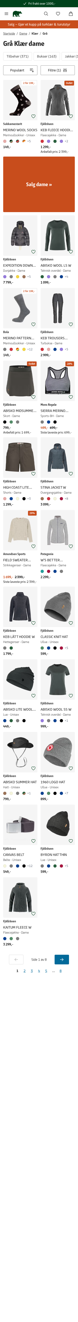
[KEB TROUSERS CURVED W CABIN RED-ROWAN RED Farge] (43, 349)
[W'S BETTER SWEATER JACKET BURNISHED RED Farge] (48, 571)
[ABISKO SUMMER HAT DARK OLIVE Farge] (24, 793)
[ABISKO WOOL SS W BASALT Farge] (48, 720)
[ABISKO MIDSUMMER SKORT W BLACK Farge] (5, 422)
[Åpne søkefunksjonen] (46, 14)
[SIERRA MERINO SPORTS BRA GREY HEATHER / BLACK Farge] (43, 422)
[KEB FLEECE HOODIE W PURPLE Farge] (48, 141)
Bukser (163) (47, 56)
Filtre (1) (54, 70)
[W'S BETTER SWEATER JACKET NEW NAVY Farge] (55, 571)
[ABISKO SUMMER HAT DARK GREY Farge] (17, 793)
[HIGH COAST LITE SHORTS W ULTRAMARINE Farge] (11, 498)
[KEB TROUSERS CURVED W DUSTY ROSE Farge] (48, 349)
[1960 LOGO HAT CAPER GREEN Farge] (48, 793)
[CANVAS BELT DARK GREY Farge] (11, 866)
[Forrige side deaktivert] (16, 959)
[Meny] (6, 14)
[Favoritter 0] (58, 14)
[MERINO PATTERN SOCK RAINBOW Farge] (17, 349)
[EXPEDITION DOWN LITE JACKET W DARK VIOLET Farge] (5, 276)
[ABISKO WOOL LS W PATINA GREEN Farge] (43, 276)
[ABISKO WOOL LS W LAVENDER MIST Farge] (48, 276)
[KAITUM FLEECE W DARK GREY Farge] (17, 938)
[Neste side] (62, 959)
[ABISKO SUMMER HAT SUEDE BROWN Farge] (5, 793)
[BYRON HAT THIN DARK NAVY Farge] (48, 866)
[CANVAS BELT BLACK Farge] (24, 866)
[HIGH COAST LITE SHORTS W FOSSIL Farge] (17, 498)
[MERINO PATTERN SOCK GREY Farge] (5, 349)
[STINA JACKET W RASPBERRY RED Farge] (48, 498)
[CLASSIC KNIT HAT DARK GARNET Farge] (61, 648)
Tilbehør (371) (18, 56)
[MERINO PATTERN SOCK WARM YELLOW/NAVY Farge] (24, 349)
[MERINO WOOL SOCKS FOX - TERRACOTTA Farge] (24, 141)
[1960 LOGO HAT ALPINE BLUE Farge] (43, 793)
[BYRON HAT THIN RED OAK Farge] (61, 866)
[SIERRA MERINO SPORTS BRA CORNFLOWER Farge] (48, 422)
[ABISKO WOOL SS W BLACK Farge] (61, 720)
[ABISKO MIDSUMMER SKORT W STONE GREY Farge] (17, 422)
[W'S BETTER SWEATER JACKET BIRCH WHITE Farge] (61, 571)
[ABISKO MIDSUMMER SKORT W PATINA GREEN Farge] (11, 422)
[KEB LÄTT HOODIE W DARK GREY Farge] (5, 648)
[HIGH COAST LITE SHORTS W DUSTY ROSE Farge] (5, 498)
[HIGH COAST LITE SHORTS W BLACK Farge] (24, 498)
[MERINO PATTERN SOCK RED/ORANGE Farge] (11, 349)
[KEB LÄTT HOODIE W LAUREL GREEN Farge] (11, 648)
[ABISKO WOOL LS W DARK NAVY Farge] (61, 276)
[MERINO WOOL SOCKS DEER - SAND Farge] (5, 141)
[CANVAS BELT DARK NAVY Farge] (17, 866)
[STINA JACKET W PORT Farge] (61, 498)
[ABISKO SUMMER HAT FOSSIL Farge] (11, 793)
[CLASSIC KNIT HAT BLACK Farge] (55, 648)
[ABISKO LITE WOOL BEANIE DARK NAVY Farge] (5, 720)
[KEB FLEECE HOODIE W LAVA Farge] (43, 141)
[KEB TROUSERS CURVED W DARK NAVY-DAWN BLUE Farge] (55, 349)
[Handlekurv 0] (70, 14)
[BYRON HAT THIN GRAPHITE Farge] (43, 866)
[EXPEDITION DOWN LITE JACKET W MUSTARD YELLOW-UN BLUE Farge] (17, 276)
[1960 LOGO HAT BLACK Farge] (55, 793)
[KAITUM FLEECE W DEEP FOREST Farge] (11, 938)
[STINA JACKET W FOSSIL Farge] (55, 498)
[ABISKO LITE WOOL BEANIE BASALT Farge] (17, 720)
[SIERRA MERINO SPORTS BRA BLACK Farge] (55, 422)
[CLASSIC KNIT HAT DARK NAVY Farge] (48, 648)
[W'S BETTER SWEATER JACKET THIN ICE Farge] (43, 571)
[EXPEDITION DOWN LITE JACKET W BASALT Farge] (11, 276)
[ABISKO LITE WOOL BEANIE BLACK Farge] (24, 720)
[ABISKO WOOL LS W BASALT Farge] (55, 276)
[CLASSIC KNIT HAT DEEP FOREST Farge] (43, 648)
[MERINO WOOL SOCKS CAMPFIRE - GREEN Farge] (17, 141)
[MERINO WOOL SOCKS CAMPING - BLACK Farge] (11, 141)
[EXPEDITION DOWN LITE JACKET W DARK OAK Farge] (24, 276)
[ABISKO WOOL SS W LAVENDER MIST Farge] (43, 720)
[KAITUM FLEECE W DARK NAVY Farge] (5, 938)
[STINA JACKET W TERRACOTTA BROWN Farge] (43, 498)
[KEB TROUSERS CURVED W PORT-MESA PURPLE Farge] (61, 349)
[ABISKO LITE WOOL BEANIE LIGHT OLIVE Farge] (11, 720)
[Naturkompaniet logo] (17, 14)
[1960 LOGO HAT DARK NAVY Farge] (61, 793)
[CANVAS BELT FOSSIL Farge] (5, 866)
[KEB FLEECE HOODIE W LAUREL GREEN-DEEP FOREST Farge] (55, 141)
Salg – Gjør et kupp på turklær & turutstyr (39, 24)
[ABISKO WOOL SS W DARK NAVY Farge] (55, 720)
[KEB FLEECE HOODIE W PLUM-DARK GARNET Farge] (61, 141)
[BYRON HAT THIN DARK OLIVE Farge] (55, 866)
